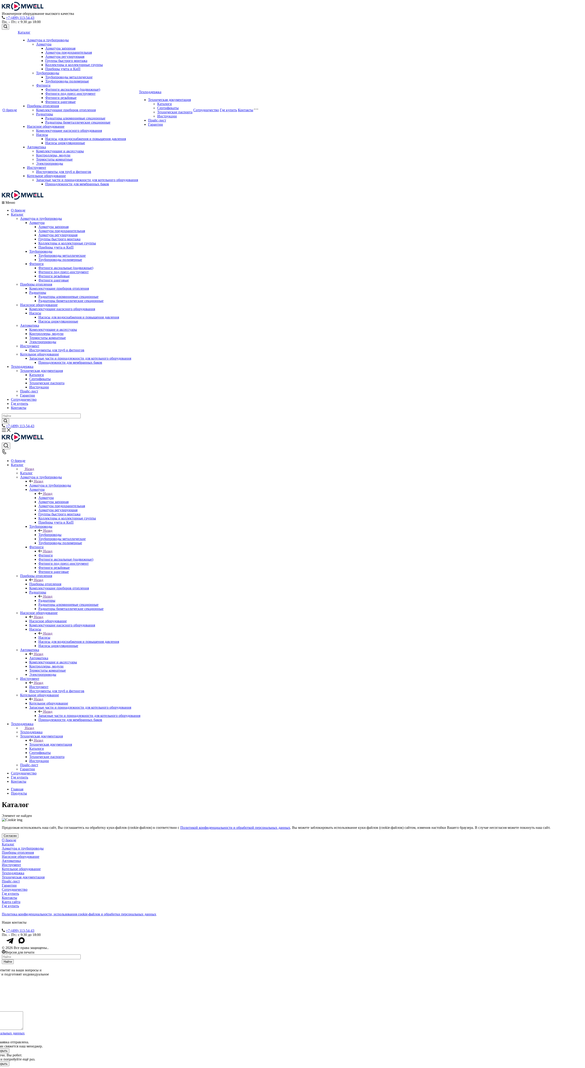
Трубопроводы (47, 73)
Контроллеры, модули (53, 155)
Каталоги (164, 104)
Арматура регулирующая (64, 56)
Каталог (24, 32)
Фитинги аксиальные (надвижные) (72, 89)
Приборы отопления (43, 106)
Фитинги (43, 85)
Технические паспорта (174, 112)
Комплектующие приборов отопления (66, 110)
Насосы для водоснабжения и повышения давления (85, 139)
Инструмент (36, 168)
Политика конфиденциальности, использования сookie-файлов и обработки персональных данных (79, 914)
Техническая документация (169, 100)
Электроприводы (49, 163)
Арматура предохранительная (68, 52)
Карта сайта (11, 902)
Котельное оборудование (46, 176)
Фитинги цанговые (60, 102)
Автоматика (36, 147)
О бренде (10, 110)
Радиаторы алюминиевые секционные (75, 118)
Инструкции (167, 116)
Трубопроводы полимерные (67, 81)
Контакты (245, 110)
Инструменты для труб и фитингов (63, 172)
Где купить (228, 110)
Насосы (42, 135)
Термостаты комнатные (54, 159)
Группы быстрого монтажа (66, 61)
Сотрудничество (206, 110)
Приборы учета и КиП (62, 69)
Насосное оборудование (45, 126)
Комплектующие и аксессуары (60, 151)
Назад (29, 469)
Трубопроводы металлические (69, 77)
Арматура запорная (60, 48)
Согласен (10, 835)
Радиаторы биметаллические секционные (77, 122)
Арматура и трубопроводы (48, 40)
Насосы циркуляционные (65, 143)
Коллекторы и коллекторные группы (74, 65)
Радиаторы (44, 114)
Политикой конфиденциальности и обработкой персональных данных (235, 827)
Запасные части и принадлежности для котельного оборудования (87, 180)
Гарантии (155, 124)
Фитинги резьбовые (61, 98)
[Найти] (5, 421)
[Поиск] (5, 27)
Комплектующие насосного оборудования (69, 131)
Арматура (43, 44)
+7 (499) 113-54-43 (20, 18)
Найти (8, 961)
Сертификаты (168, 108)
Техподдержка (150, 92)
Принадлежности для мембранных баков (77, 184)
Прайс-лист (157, 120)
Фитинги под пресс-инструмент (70, 93)
